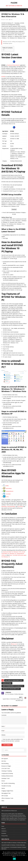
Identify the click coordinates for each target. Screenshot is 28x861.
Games (3, 788)
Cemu (7, 496)
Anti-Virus (3, 761)
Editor (11, 19)
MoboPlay (4, 506)
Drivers (3, 781)
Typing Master (9, 491)
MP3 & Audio (4, 795)
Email (2, 730)
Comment (3, 715)
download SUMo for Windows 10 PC (12, 552)
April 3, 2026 (5, 19)
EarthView (20, 506)
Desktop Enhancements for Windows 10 (13, 686)
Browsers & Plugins (6, 766)
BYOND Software (7, 683)
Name (3, 726)
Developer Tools (5, 778)
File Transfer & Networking (8, 783)
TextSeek (8, 494)
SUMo (7, 485)
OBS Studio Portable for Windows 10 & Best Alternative (13, 842)
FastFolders (9, 488)
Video (2, 800)
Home (2, 826)
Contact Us (3, 831)
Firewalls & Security (6, 786)
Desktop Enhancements (13, 65)
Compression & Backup (7, 773)
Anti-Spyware (4, 758)
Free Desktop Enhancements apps (11, 688)
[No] (26, 855)
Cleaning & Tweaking (6, 771)
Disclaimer (3, 833)
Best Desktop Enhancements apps (13, 680)
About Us (3, 828)
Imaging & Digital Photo (7, 790)
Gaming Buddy (11, 506)
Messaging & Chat (5, 793)
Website (3, 735)
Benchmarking (4, 763)
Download (14, 209)
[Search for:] (14, 750)
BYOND (3, 76)
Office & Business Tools (7, 798)
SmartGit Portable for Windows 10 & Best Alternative (13, 845)
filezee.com (14, 644)
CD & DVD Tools (5, 768)
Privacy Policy (4, 835)
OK (14, 858)
